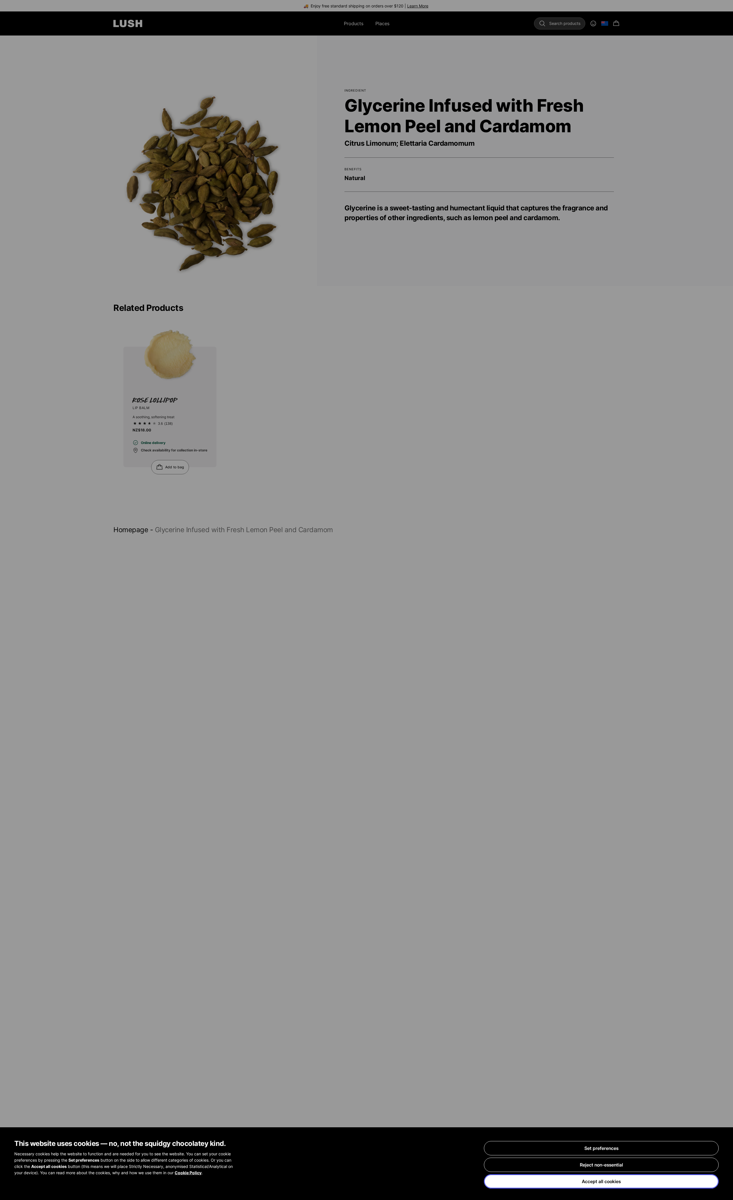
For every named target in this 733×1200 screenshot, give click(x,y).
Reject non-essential (601, 1165)
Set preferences (601, 1148)
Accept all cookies (601, 1181)
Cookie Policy (188, 1172)
